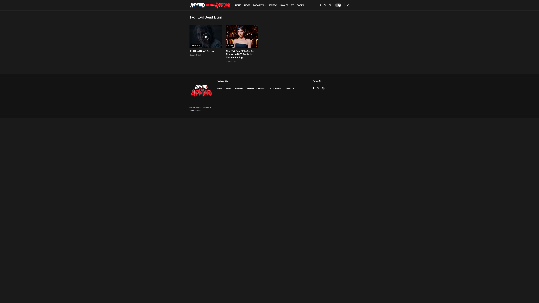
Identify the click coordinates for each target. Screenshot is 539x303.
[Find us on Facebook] (320, 5)
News (247, 5)
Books (300, 5)
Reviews (273, 5)
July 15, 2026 (196, 55)
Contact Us (289, 88)
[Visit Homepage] (210, 5)
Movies (284, 5)
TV (292, 5)
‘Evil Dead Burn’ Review (201, 51)
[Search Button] (348, 5)
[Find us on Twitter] (325, 5)
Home (238, 5)
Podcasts (258, 5)
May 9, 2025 (231, 61)
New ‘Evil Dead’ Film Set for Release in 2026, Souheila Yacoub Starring (240, 54)
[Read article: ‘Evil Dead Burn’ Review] (205, 36)
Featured (196, 45)
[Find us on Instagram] (330, 5)
